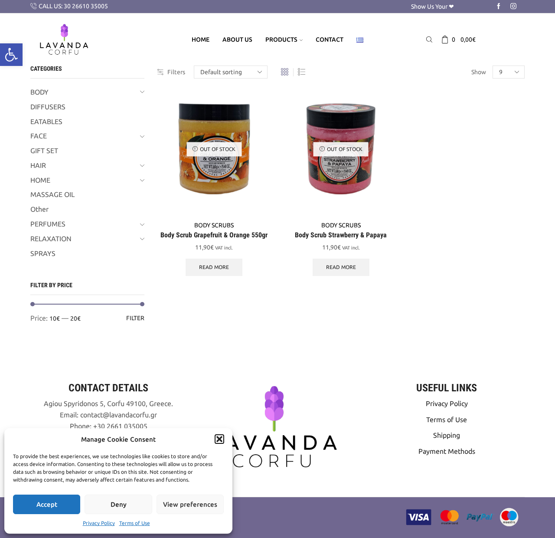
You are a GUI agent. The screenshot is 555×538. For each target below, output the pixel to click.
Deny (119, 504)
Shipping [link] (446, 435)
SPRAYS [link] (43, 253)
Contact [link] (329, 39)
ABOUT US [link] (237, 39)
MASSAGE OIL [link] (52, 194)
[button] (219, 439)
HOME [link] (40, 180)
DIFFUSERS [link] (47, 107)
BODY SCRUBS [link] (214, 225)
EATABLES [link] (46, 121)
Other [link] (39, 209)
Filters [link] (176, 72)
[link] (11, 54)
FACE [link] (38, 136)
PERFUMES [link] (47, 224)
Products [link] (281, 39)
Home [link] (200, 39)
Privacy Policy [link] (99, 523)
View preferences (190, 504)
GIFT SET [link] (44, 150)
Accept (46, 504)
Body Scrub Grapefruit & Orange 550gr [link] (214, 235)
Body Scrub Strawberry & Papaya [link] (341, 235)
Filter (135, 318)
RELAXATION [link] (51, 239)
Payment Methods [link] (446, 451)
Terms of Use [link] (134, 523)
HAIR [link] (38, 165)
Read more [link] (214, 267)
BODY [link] (39, 92)
